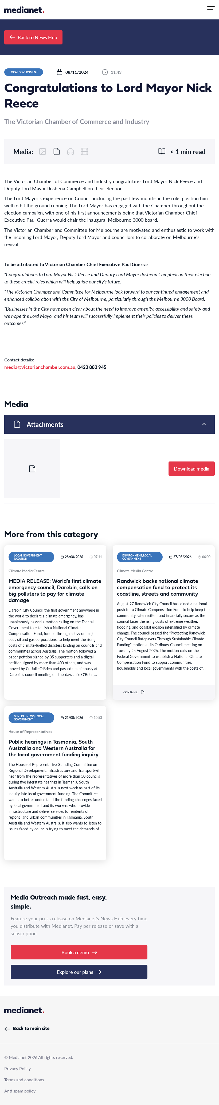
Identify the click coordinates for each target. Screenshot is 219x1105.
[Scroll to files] (56, 151)
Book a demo (75, 952)
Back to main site (31, 1028)
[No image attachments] (42, 151)
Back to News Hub (37, 37)
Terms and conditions (24, 1080)
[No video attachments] (84, 151)
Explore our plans (75, 971)
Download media (191, 468)
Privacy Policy (17, 1068)
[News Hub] (24, 9)
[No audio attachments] (70, 151)
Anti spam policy (20, 1091)
